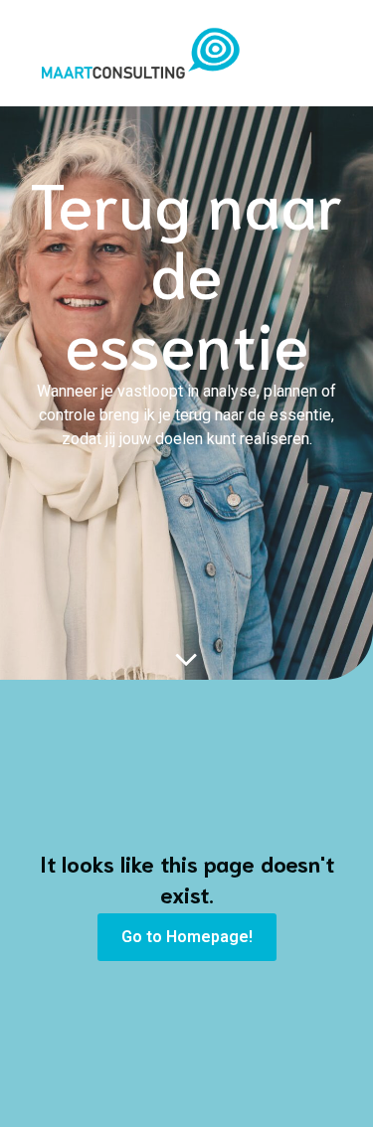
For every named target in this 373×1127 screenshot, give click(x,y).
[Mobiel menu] (328, 53)
